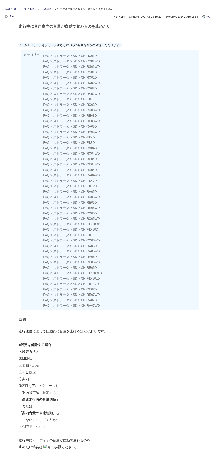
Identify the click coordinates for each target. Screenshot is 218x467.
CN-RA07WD (90, 305)
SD (32, 8)
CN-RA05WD (90, 197)
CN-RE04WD (90, 164)
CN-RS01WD (90, 66)
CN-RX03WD (90, 110)
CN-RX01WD (90, 61)
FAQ (7, 8)
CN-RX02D (89, 77)
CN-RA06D (89, 257)
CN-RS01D (89, 72)
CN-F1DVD (89, 186)
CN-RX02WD (90, 83)
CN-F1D (87, 99)
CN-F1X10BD (90, 224)
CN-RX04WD (90, 153)
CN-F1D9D (89, 235)
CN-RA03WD (90, 132)
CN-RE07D (89, 289)
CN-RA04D (89, 170)
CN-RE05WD (90, 208)
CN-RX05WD (90, 218)
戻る (11, 16)
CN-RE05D (89, 202)
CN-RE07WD (90, 294)
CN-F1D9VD (90, 284)
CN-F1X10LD (90, 278)
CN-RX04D (89, 148)
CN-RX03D (44, 8)
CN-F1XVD (89, 180)
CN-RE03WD (90, 121)
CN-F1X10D (89, 229)
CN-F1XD (88, 137)
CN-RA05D (89, 191)
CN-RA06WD (90, 251)
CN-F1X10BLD (91, 273)
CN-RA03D (89, 126)
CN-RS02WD (90, 94)
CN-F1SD (88, 142)
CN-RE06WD (90, 262)
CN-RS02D (89, 88)
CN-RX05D (89, 213)
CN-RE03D (89, 115)
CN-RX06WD (90, 240)
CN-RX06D (89, 246)
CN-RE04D (89, 159)
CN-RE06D (89, 267)
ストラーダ (20, 8)
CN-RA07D (89, 300)
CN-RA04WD (90, 175)
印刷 (208, 16)
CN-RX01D (89, 55)
